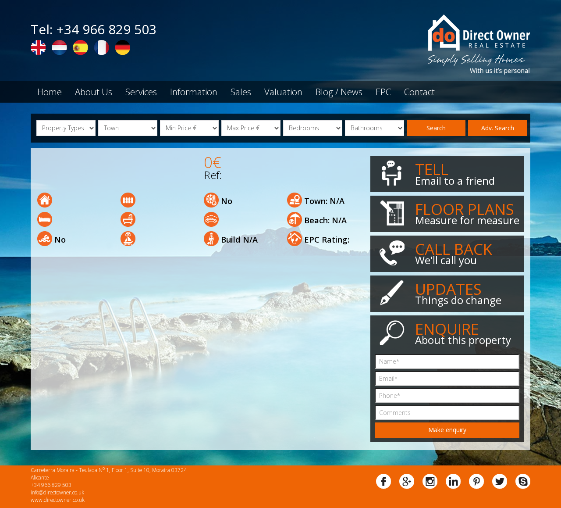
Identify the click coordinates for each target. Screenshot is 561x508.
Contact (419, 92)
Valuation (283, 92)
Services (141, 92)
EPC (383, 92)
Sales (241, 92)
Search (436, 128)
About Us (93, 92)
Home (49, 92)
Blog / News (339, 92)
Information (193, 92)
